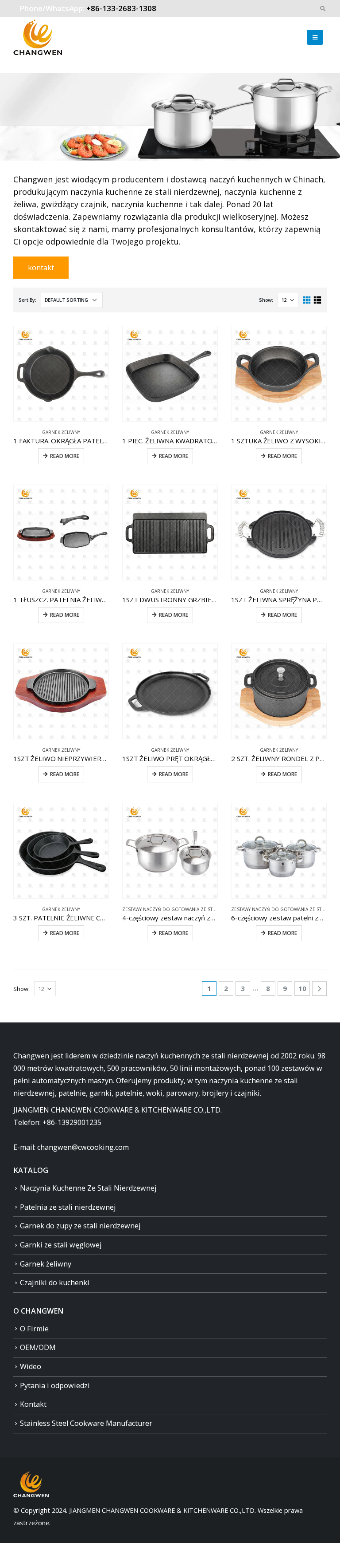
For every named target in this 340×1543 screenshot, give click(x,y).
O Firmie (34, 1329)
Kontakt (33, 1404)
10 (302, 988)
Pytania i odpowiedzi (55, 1385)
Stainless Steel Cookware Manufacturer (86, 1423)
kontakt (41, 267)
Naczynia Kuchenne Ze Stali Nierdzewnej (88, 1188)
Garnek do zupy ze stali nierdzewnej (80, 1226)
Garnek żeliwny (61, 432)
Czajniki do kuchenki (54, 1282)
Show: (266, 299)
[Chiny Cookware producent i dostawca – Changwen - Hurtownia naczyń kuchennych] (37, 37)
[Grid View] (307, 300)
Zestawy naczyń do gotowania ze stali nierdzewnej (186, 909)
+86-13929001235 (71, 1122)
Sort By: (27, 299)
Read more (64, 456)
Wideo (30, 1366)
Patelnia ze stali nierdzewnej (68, 1207)
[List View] (317, 300)
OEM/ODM (38, 1347)
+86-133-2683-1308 (121, 8)
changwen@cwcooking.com (83, 1147)
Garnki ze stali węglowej (61, 1245)
